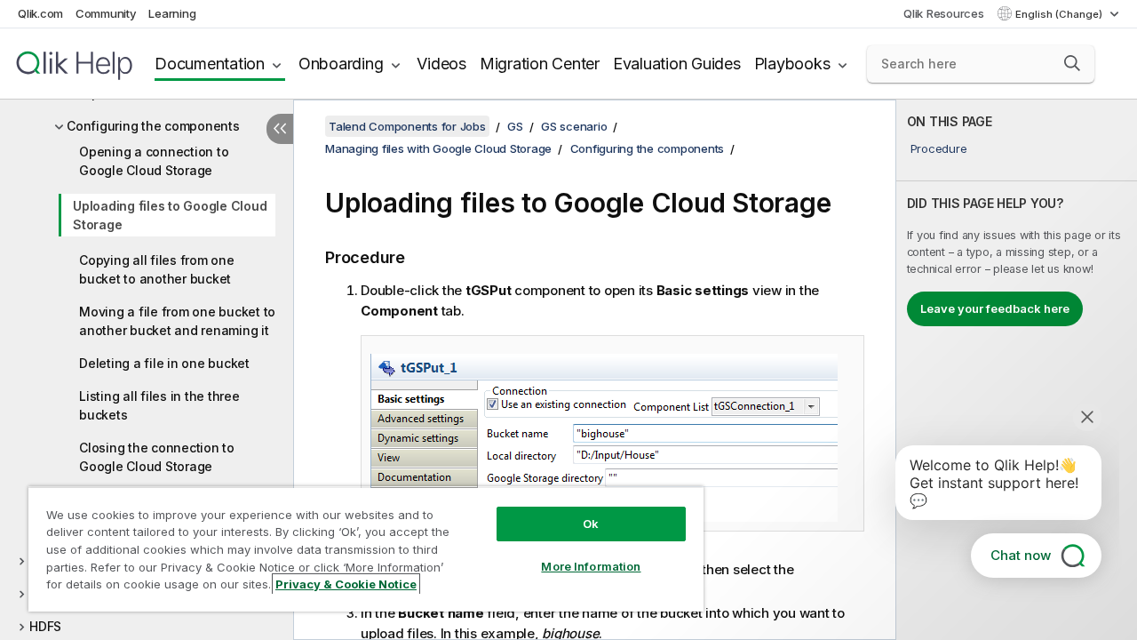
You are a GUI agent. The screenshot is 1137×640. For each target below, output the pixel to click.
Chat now (1020, 555)
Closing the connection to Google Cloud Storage (157, 457)
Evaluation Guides (677, 63)
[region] (366, 549)
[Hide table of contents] (279, 129)
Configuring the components (153, 125)
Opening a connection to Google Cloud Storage (153, 161)
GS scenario (574, 126)
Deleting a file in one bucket (164, 363)
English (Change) (1060, 14)
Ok (591, 523)
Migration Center (540, 63)
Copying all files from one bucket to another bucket (157, 269)
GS (515, 126)
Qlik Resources (943, 13)
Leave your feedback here (994, 308)
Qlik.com (40, 13)
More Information (590, 566)
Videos (441, 63)
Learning (171, 13)
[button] (1072, 63)
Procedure (938, 148)
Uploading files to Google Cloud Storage (169, 215)
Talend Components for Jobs (407, 126)
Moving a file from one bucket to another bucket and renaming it (177, 321)
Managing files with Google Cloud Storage (438, 148)
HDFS (45, 626)
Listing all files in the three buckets (159, 405)
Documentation (210, 63)
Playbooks (792, 63)
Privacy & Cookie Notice (346, 584)
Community (106, 13)
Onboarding (341, 63)
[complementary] (1016, 370)
